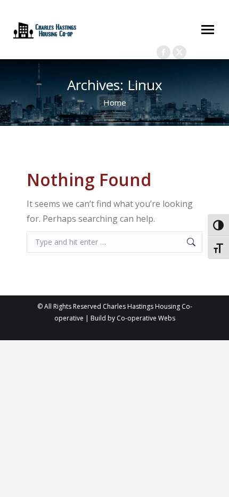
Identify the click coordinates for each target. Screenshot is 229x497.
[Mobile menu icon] (207, 29)
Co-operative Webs (146, 318)
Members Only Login (134, 40)
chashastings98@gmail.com (141, 13)
